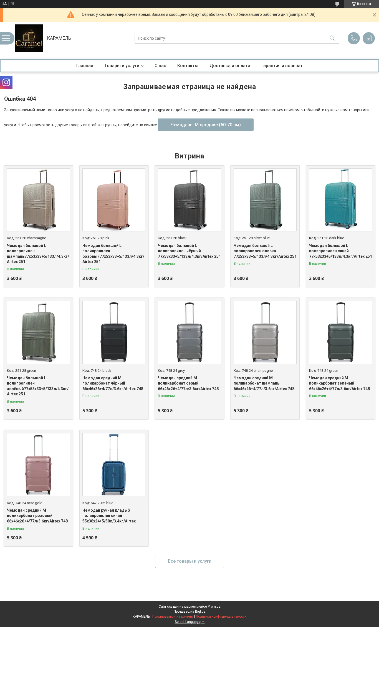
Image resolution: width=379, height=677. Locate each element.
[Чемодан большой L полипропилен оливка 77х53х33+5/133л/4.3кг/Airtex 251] (265, 199)
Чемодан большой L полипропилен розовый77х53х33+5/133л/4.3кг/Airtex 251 (113, 253)
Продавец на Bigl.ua (190, 611)
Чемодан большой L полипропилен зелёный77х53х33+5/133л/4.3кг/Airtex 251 (38, 386)
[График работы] (369, 38)
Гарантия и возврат (282, 65)
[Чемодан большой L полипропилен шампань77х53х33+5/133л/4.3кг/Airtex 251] (38, 199)
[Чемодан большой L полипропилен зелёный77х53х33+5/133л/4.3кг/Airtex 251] (38, 332)
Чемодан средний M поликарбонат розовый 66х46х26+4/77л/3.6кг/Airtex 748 (37, 515)
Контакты (187, 65)
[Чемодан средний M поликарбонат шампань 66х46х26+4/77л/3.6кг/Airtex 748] (265, 332)
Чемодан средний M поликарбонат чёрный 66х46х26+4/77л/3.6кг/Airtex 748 (112, 383)
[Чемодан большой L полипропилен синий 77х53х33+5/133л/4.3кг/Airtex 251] (340, 199)
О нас (160, 65)
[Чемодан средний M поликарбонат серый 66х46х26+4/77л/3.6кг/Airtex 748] (189, 332)
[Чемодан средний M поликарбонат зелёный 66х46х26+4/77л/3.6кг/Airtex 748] (340, 332)
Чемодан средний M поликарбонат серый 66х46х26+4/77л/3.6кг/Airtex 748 (188, 383)
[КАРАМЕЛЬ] (29, 38)
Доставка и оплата (229, 65)
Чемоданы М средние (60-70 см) (206, 124)
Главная (84, 65)
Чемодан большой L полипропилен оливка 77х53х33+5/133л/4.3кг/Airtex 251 (265, 251)
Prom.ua (214, 606)
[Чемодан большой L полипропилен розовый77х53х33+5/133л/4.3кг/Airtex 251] (113, 199)
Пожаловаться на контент (172, 616)
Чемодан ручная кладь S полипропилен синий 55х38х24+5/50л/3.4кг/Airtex (109, 515)
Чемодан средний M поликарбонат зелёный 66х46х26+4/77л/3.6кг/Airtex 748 (339, 383)
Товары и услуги (121, 65)
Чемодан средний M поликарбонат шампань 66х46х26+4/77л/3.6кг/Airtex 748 (264, 383)
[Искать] (332, 38)
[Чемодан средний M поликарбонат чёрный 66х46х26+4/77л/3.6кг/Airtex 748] (113, 332)
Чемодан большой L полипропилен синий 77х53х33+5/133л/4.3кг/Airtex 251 (340, 251)
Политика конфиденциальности (221, 616)
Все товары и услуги (189, 561)
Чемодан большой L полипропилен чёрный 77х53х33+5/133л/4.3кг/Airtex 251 (189, 251)
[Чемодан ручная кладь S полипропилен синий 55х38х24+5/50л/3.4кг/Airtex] (113, 464)
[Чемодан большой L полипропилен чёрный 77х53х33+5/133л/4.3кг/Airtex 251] (189, 199)
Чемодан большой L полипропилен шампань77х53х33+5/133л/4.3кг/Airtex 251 (38, 253)
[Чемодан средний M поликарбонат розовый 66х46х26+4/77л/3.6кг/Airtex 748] (38, 464)
